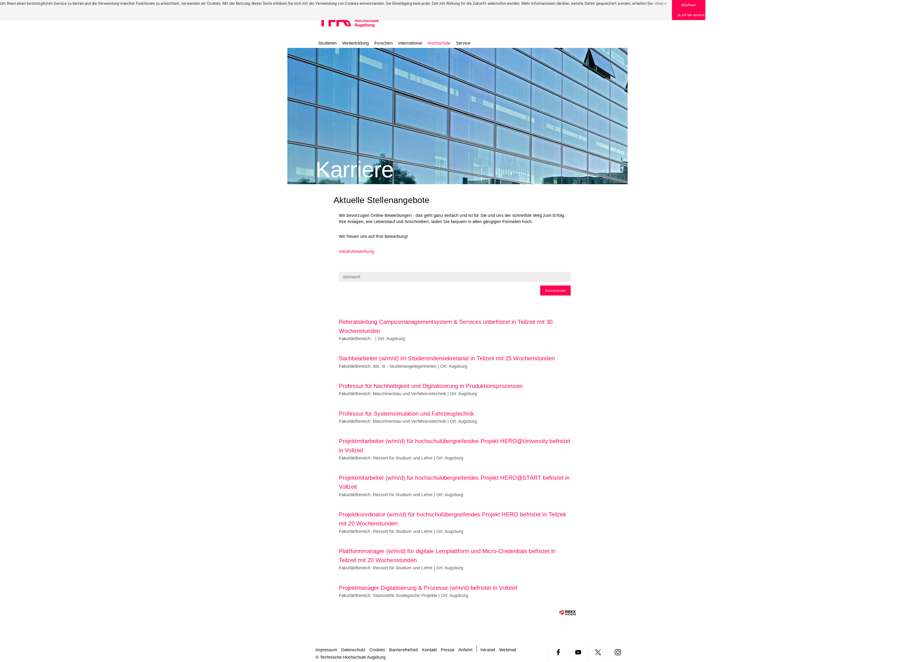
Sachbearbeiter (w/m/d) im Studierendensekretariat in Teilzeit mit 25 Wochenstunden (447, 358)
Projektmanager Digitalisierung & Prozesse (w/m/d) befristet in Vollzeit (428, 588)
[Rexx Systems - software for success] (567, 612)
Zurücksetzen (555, 290)
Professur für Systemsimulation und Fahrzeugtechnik (406, 413)
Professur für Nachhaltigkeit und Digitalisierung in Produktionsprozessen (431, 386)
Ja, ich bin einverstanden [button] (691, 15)
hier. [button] (660, 3)
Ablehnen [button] (688, 5)
